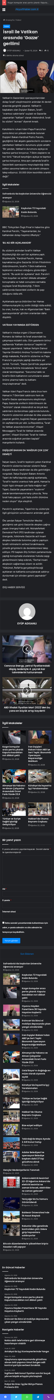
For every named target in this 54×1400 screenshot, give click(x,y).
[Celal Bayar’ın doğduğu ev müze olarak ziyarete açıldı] (11, 1074)
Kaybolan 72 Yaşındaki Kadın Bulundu (34, 976)
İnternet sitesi (9, 911)
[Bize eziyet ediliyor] (11, 1129)
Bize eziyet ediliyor (32, 1125)
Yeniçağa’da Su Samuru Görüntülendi (35, 1201)
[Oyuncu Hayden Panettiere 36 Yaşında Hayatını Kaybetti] (11, 1010)
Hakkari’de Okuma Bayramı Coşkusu (38, 820)
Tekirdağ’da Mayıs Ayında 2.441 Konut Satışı (36, 1140)
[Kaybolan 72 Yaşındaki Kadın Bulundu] (10, 212)
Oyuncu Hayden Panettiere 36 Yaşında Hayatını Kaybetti (34, 1009)
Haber (18, 20)
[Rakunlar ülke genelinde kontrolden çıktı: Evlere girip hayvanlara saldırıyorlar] (11, 1230)
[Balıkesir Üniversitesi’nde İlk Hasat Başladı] (11, 1216)
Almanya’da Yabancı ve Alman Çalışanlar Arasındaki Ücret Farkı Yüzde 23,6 (13, 790)
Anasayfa (9, 20)
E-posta (6, 900)
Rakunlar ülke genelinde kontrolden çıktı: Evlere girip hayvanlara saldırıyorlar (35, 1230)
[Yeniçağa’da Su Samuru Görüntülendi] (11, 1203)
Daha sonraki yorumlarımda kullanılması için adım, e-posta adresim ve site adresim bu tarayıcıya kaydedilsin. (25, 927)
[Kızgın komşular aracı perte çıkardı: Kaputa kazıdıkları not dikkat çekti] (14, 737)
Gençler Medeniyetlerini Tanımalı (21, 1170)
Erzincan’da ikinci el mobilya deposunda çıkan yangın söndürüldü (36, 1023)
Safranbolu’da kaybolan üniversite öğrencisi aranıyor (22, 965)
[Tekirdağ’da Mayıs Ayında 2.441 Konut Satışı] (11, 1143)
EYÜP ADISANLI (14, 50)
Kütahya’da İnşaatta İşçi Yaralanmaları (39, 787)
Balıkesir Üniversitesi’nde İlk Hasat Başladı (35, 1214)
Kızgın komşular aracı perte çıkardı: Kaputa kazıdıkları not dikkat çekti (13, 751)
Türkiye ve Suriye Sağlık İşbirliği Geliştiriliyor (11, 821)
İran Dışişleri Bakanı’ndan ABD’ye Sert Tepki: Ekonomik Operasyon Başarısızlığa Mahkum (39, 754)
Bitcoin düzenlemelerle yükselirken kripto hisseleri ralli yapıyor (25, 1245)
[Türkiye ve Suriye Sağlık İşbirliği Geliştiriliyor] (14, 809)
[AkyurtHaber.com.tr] (27, 9)
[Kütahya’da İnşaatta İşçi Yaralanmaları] (40, 776)
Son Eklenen (27, 953)
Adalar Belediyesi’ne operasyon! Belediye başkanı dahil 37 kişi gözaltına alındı (33, 1157)
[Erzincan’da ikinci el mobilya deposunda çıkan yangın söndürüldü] (11, 1024)
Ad (4, 889)
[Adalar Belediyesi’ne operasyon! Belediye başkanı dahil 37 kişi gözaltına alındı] (11, 1156)
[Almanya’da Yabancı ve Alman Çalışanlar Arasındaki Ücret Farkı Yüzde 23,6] (14, 776)
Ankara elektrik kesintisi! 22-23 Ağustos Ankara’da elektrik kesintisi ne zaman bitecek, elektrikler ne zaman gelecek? (36, 1184)
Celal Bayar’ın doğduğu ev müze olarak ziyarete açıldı (36, 1073)
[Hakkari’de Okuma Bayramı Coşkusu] (40, 809)
